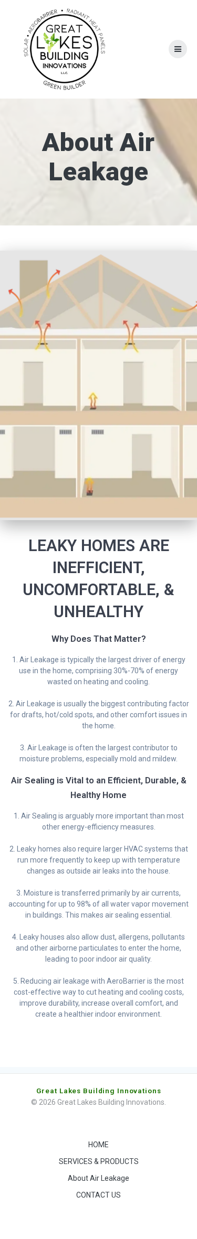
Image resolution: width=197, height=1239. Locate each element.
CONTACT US (98, 1195)
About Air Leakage (98, 1178)
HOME (98, 1144)
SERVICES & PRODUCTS (99, 1161)
